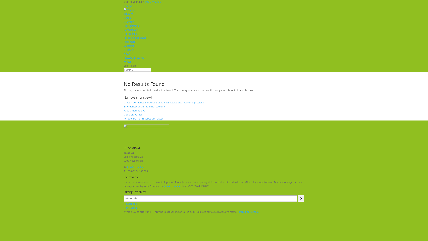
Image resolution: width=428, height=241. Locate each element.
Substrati (129, 45)
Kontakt (128, 61)
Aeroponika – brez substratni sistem (144, 118)
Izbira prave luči (133, 114)
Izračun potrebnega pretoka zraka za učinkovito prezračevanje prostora (164, 102)
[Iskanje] (301, 198)
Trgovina (128, 13)
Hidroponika (130, 33)
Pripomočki (130, 41)
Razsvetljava (130, 29)
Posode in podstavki (135, 37)
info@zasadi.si (135, 167)
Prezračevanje (131, 25)
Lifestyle (128, 49)
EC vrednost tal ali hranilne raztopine (145, 106)
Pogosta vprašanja (134, 57)
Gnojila (128, 17)
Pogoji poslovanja (249, 211)
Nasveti (128, 53)
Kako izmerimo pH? (134, 110)
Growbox (129, 21)
